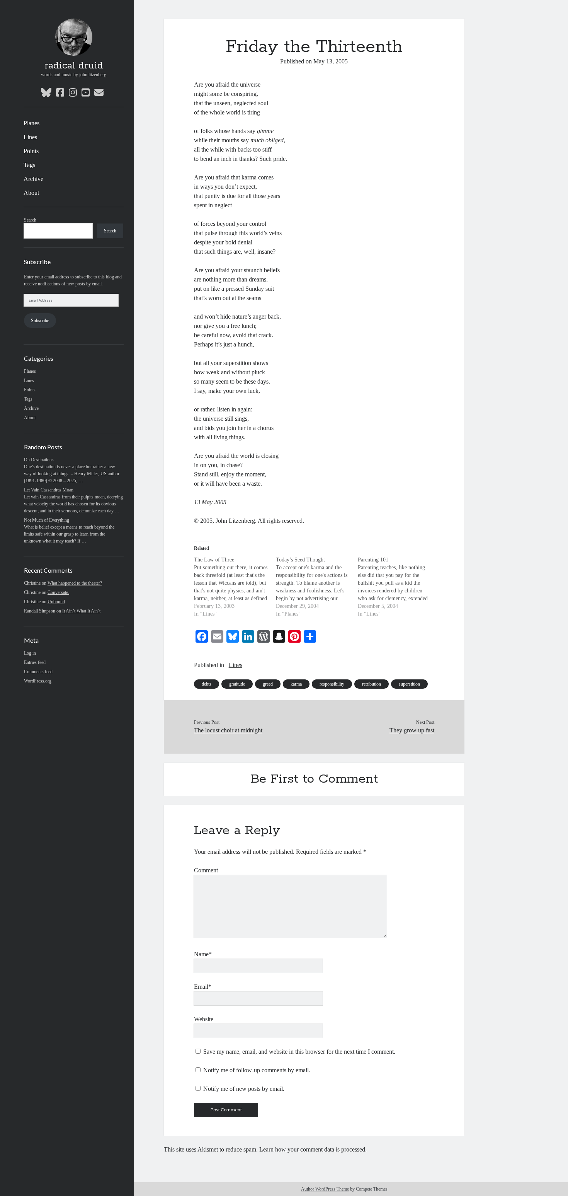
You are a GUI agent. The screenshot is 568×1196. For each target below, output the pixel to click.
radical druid (73, 66)
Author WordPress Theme (325, 1189)
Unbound (56, 601)
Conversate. (58, 592)
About (31, 192)
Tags (29, 165)
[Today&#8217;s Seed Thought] (317, 587)
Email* (202, 986)
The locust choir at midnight (228, 730)
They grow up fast (411, 730)
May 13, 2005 (330, 61)
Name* (203, 954)
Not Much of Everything (46, 520)
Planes (31, 123)
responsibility (332, 684)
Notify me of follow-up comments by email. (256, 1070)
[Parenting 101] (399, 587)
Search (30, 220)
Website (203, 1019)
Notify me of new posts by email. (243, 1088)
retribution (371, 684)
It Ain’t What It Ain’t (81, 611)
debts (206, 684)
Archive (33, 179)
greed (268, 684)
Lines (30, 137)
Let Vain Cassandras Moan (48, 490)
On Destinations (39, 459)
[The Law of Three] (235, 587)
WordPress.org (37, 681)
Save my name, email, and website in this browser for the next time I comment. (299, 1051)
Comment (206, 870)
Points (31, 151)
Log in (30, 653)
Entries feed (35, 662)
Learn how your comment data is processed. (313, 1149)
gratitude (237, 684)
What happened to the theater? (75, 583)
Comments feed (38, 671)
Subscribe (40, 320)
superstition (409, 684)
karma (296, 684)
